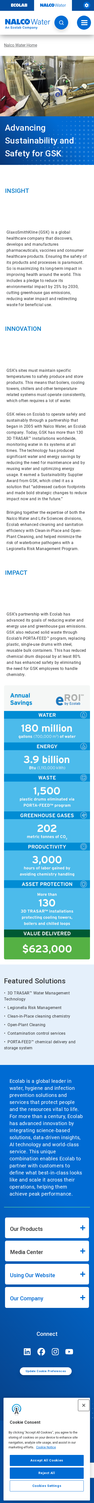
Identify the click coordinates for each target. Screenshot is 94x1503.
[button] (61, 22)
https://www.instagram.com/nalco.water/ (55, 1352)
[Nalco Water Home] (25, 24)
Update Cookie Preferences (46, 1371)
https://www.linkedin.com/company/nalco (27, 1352)
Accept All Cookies (46, 1460)
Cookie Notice (46, 1447)
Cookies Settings (46, 1486)
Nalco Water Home (20, 45)
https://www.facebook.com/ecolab (41, 1352)
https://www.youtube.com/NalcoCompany (69, 1352)
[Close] (83, 1405)
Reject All (46, 1473)
